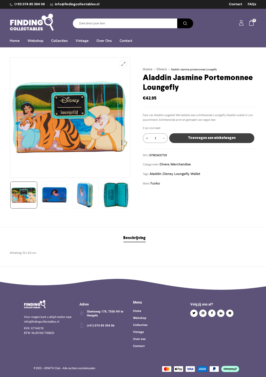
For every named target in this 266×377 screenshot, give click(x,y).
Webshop (139, 318)
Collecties (140, 325)
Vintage (138, 332)
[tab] (134, 238)
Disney (168, 174)
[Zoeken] (185, 23)
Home (147, 69)
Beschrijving (134, 238)
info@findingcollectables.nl (77, 4)
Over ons (139, 339)
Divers (162, 69)
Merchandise (181, 164)
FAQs (252, 4)
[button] (251, 23)
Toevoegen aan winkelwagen (212, 138)
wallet (195, 174)
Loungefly (181, 174)
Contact (235, 4)
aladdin (155, 174)
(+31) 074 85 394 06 (29, 4)
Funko (155, 183)
